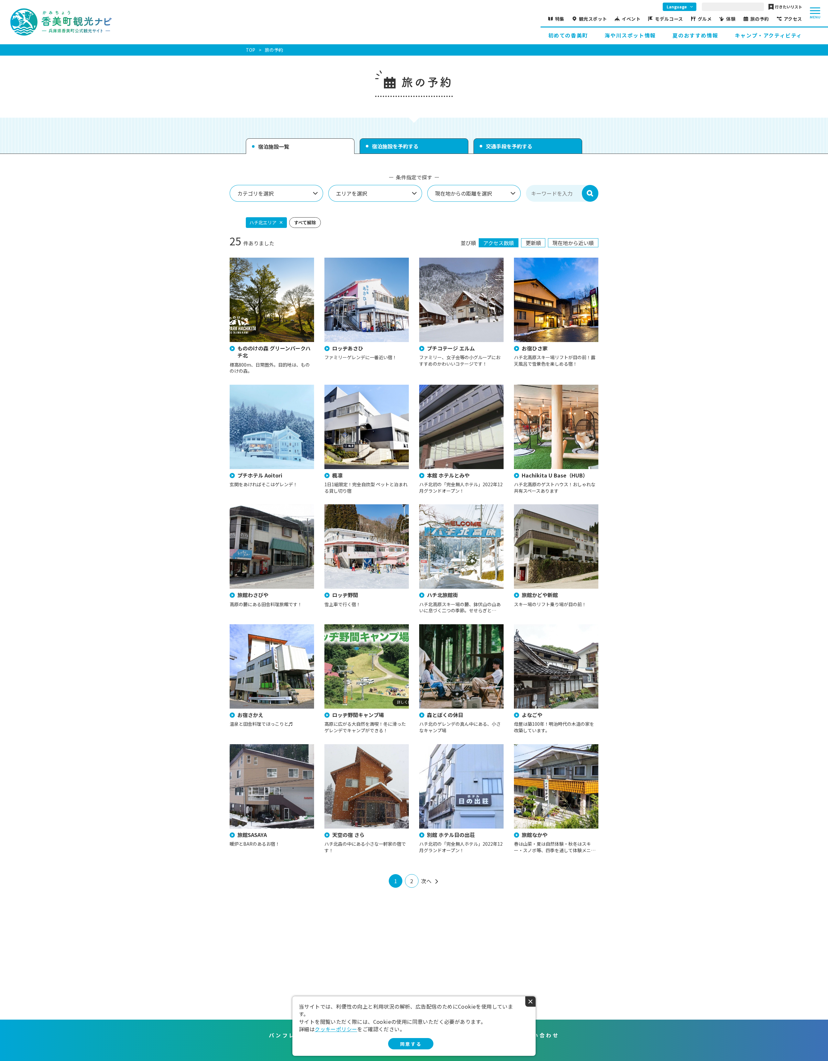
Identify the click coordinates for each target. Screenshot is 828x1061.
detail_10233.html (344, 261)
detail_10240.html (344, 507)
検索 (590, 193)
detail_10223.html (533, 627)
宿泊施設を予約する (395, 146)
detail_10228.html (533, 747)
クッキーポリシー (336, 1029)
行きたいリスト (788, 7)
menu (815, 13)
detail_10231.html (249, 507)
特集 (559, 18)
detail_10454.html (344, 388)
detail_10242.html (249, 261)
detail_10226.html (439, 388)
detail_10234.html (439, 261)
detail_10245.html (344, 627)
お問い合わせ (539, 1035)
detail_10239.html (533, 507)
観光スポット (593, 18)
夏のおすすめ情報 (695, 35)
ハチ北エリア (263, 222)
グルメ (705, 18)
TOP (250, 50)
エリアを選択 (351, 193)
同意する (410, 1044)
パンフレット (289, 1035)
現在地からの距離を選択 (463, 193)
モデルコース (669, 18)
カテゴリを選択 (255, 193)
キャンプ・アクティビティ (768, 35)
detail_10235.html (533, 388)
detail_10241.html (344, 747)
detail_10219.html (249, 388)
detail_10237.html (249, 627)
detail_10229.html (533, 261)
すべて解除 (305, 222)
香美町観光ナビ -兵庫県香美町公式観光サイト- (61, 22)
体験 (730, 18)
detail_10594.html (439, 507)
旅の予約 (759, 18)
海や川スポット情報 (630, 35)
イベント (631, 18)
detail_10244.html (439, 627)
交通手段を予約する (509, 146)
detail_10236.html (249, 747)
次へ (426, 881)
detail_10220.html (439, 747)
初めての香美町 (568, 35)
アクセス (793, 18)
